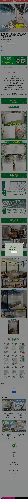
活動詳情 (14, 252)
